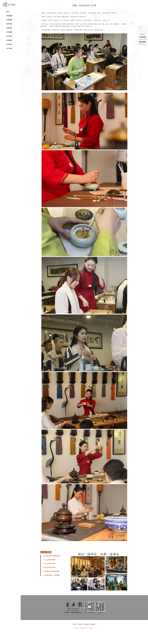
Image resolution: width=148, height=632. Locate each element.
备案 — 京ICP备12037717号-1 (84, 628)
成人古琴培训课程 (49, 563)
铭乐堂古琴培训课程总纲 (51, 555)
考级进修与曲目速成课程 (51, 571)
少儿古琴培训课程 (49, 559)
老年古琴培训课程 (49, 567)
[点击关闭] (145, 26)
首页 (74, 624)
